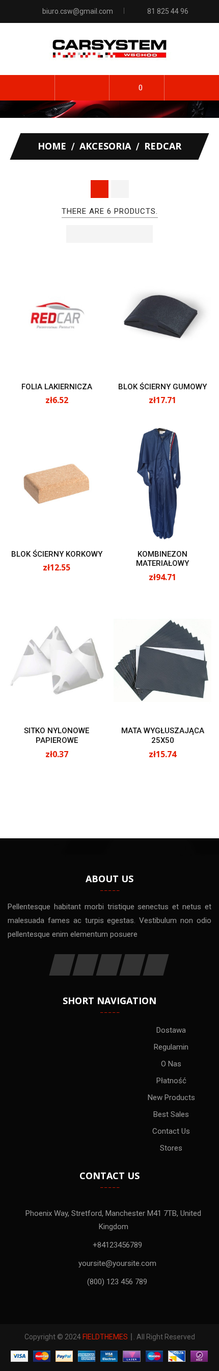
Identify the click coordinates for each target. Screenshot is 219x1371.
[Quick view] (67, 356)
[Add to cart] (46, 356)
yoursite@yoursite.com (117, 1263)
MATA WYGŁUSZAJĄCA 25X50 (162, 735)
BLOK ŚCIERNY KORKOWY (56, 554)
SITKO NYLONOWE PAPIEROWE (56, 735)
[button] (82, 88)
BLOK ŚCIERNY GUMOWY (162, 386)
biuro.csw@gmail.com (77, 11)
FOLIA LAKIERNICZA (56, 386)
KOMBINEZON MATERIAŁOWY (162, 559)
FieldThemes (105, 1336)
